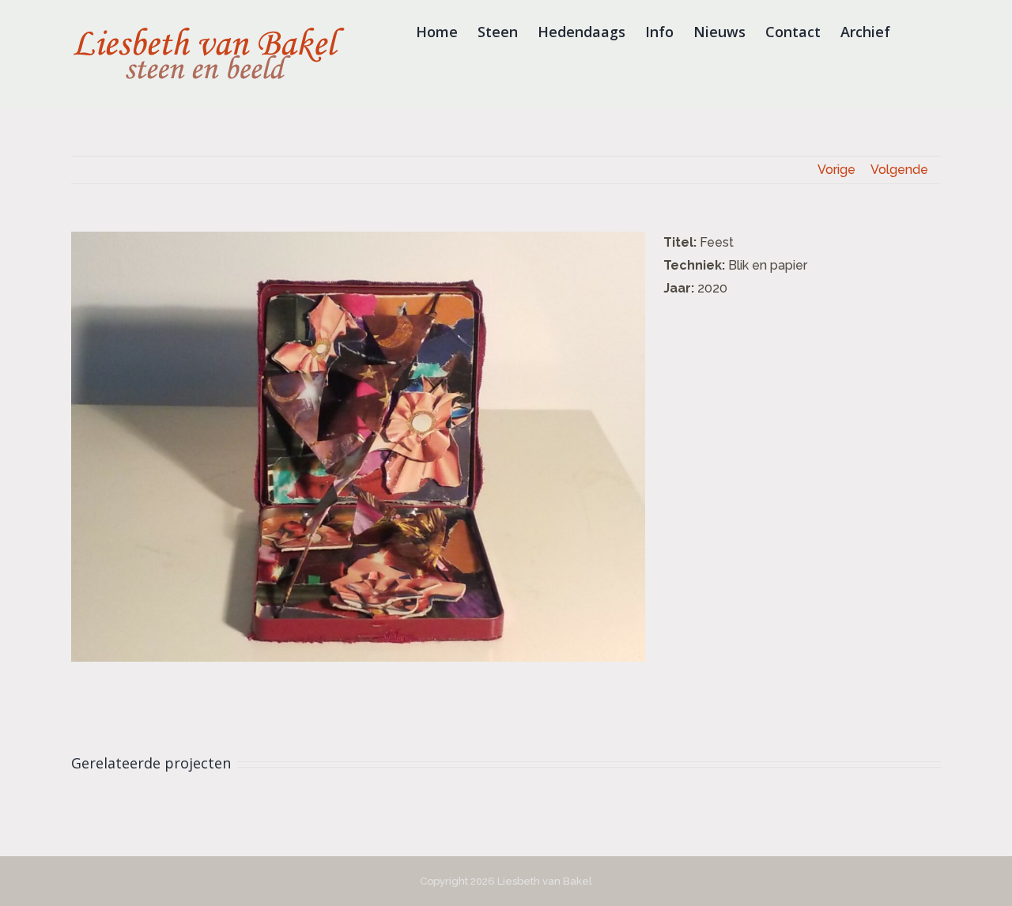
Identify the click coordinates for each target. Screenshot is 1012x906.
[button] (915, 31)
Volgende (899, 169)
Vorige (836, 169)
